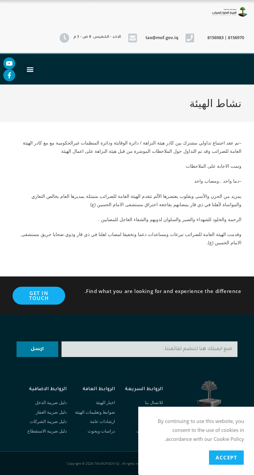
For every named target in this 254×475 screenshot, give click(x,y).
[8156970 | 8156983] (190, 38)
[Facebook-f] (9, 75)
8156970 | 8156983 (225, 37)
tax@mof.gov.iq (162, 37)
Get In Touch (39, 295)
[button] (29, 69)
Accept (226, 457)
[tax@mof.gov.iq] (133, 38)
